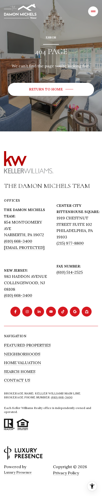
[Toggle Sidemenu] (93, 11)
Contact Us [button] (17, 380)
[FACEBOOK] (15, 312)
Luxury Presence (18, 472)
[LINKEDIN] (39, 312)
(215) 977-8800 (70, 243)
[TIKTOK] (63, 312)
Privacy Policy (66, 472)
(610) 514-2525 (69, 272)
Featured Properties (27, 345)
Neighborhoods (22, 354)
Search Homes (19, 371)
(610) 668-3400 (18, 241)
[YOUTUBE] (51, 312)
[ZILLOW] (87, 312)
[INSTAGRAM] (27, 312)
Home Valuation (22, 362)
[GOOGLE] (75, 312)
